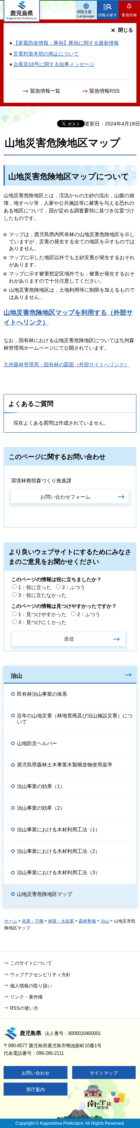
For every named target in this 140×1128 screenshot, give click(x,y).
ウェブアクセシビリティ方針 (40, 974)
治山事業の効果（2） (41, 808)
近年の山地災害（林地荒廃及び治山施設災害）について (74, 719)
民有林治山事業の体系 (42, 694)
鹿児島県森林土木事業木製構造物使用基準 (64, 765)
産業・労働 (32, 921)
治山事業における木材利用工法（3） (58, 872)
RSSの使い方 (24, 1008)
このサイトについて (31, 963)
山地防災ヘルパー (37, 743)
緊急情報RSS (104, 91)
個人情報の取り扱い (31, 985)
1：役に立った (34, 587)
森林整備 (87, 921)
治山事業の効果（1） (41, 786)
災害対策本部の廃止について (46, 54)
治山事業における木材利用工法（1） (58, 829)
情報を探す (107, 15)
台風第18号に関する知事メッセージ (53, 64)
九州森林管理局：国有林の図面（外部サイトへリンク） (66, 364)
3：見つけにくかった (42, 622)
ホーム (10, 921)
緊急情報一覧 (45, 91)
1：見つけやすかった (42, 614)
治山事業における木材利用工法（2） (58, 851)
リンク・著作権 (26, 997)
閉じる (125, 30)
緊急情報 (129, 15)
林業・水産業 (61, 921)
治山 (16, 675)
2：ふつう (73, 587)
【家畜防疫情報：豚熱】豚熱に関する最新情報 (66, 43)
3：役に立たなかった (42, 595)
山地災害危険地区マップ (44, 894)
